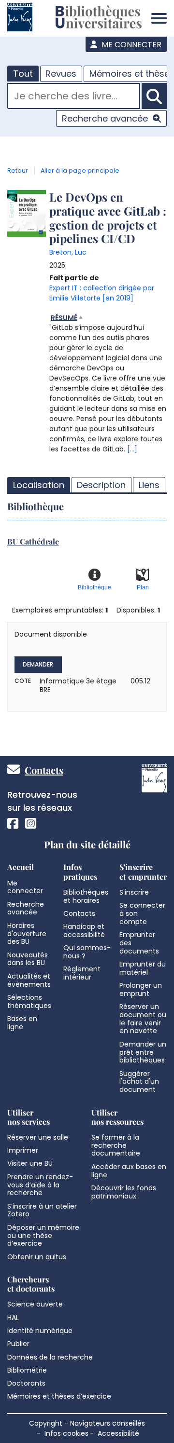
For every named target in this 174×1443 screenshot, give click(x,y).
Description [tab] (101, 485)
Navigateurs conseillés (107, 1423)
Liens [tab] (149, 485)
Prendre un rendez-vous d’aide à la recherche (40, 1185)
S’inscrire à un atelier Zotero (42, 1210)
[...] (132, 449)
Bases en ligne (22, 1023)
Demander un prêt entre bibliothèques (142, 1052)
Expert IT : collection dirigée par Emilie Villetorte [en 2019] (101, 293)
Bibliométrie (27, 1370)
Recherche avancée (105, 118)
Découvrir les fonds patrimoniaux (123, 1192)
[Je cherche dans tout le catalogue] (154, 96)
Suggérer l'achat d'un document (139, 1082)
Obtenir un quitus (36, 1257)
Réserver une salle (37, 1137)
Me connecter (130, 44)
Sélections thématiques (29, 1001)
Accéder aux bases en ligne (128, 1171)
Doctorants (26, 1383)
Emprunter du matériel (142, 968)
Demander (38, 664)
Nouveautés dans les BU (27, 959)
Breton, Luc (68, 252)
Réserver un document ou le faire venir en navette (142, 1018)
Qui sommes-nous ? (87, 952)
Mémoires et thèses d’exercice (59, 1396)
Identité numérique (39, 1330)
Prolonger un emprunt (140, 989)
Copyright (45, 1423)
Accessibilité (118, 1433)
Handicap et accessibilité (84, 930)
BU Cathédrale (33, 541)
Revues (60, 74)
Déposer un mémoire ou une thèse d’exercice (43, 1236)
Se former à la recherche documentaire (115, 1145)
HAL (13, 1317)
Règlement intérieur (82, 973)
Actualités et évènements (29, 980)
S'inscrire (134, 892)
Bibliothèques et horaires (85, 896)
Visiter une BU (30, 1163)
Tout (23, 74)
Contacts (44, 769)
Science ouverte (35, 1304)
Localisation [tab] (38, 485)
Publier (18, 1343)
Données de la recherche (50, 1357)
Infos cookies (66, 1433)
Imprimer (22, 1150)
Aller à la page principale (80, 170)
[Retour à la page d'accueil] (99, 18)
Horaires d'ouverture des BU (26, 934)
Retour (17, 170)
